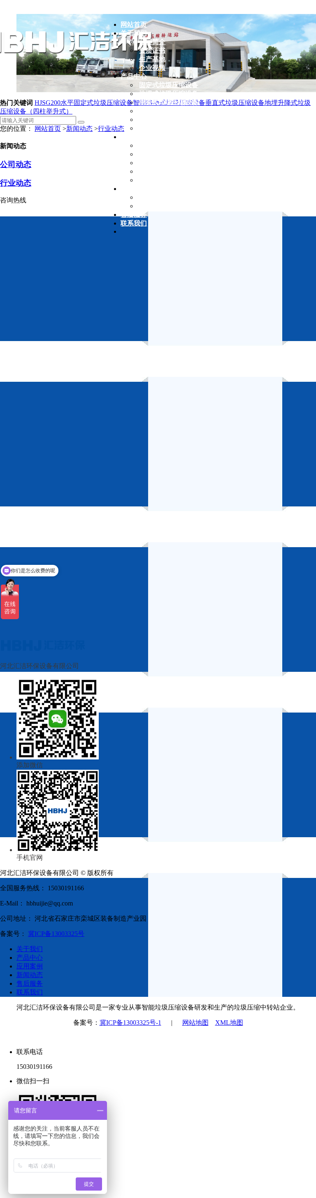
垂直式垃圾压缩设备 (235, 102)
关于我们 (29, 948)
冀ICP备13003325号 (56, 933)
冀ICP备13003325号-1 (130, 1022)
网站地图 (195, 1022)
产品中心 (29, 957)
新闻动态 (79, 128)
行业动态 (15, 183)
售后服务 (29, 983)
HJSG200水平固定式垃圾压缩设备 (84, 102)
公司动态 (15, 164)
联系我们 (29, 992)
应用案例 (29, 966)
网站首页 (48, 128)
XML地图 (229, 1022)
